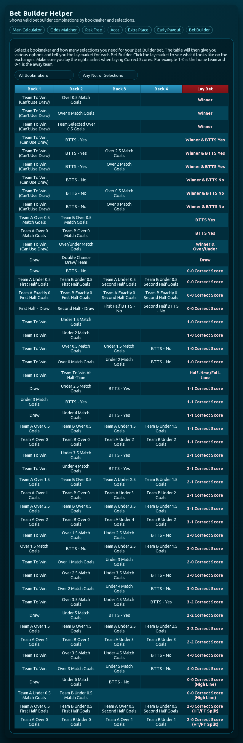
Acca (115, 30)
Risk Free (93, 30)
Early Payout (168, 30)
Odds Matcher (63, 30)
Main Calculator (27, 30)
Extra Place (138, 30)
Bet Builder (199, 30)
